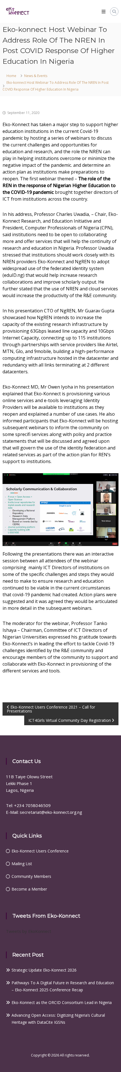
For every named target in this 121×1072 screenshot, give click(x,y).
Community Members (31, 876)
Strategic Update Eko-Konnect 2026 (44, 970)
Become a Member (29, 889)
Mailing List (22, 863)
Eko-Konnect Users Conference (40, 851)
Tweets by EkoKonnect (28, 931)
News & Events (35, 75)
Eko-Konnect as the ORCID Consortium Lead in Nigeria (62, 1002)
